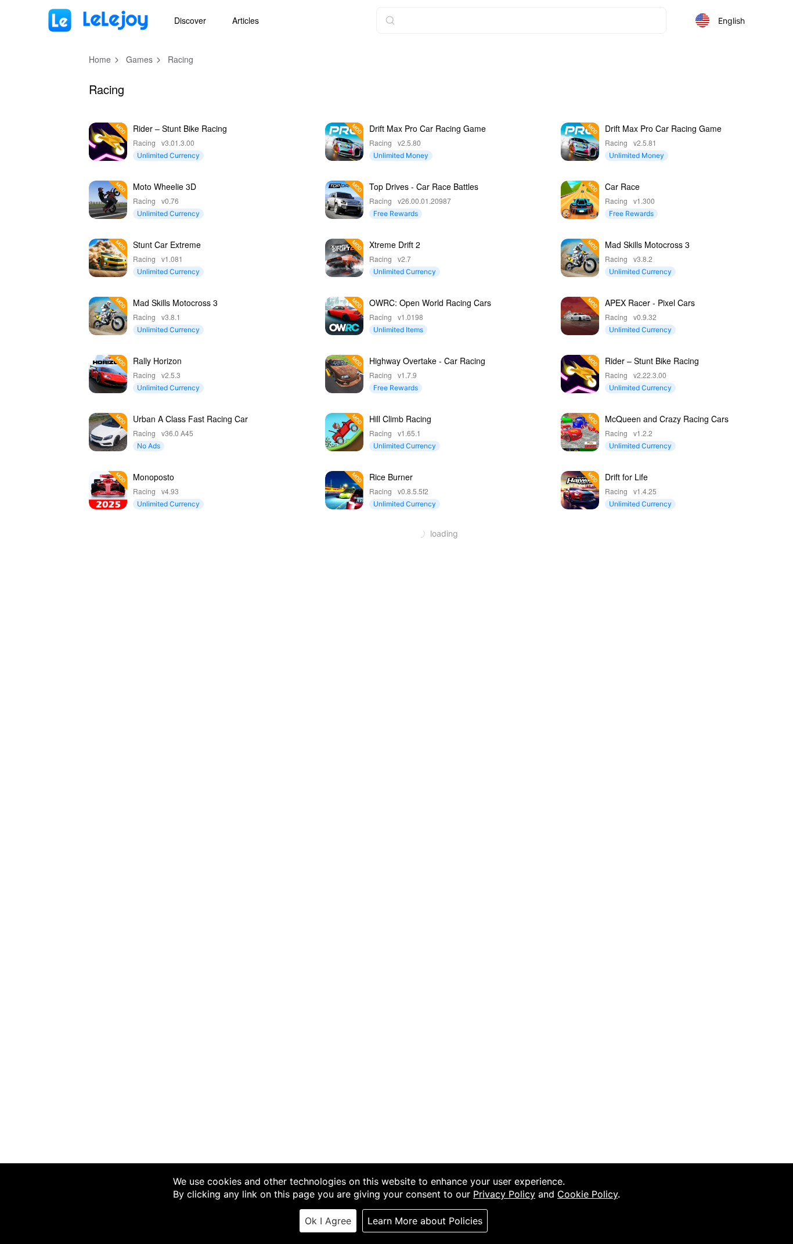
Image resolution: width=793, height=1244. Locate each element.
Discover (190, 20)
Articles (245, 20)
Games (139, 59)
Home (100, 59)
